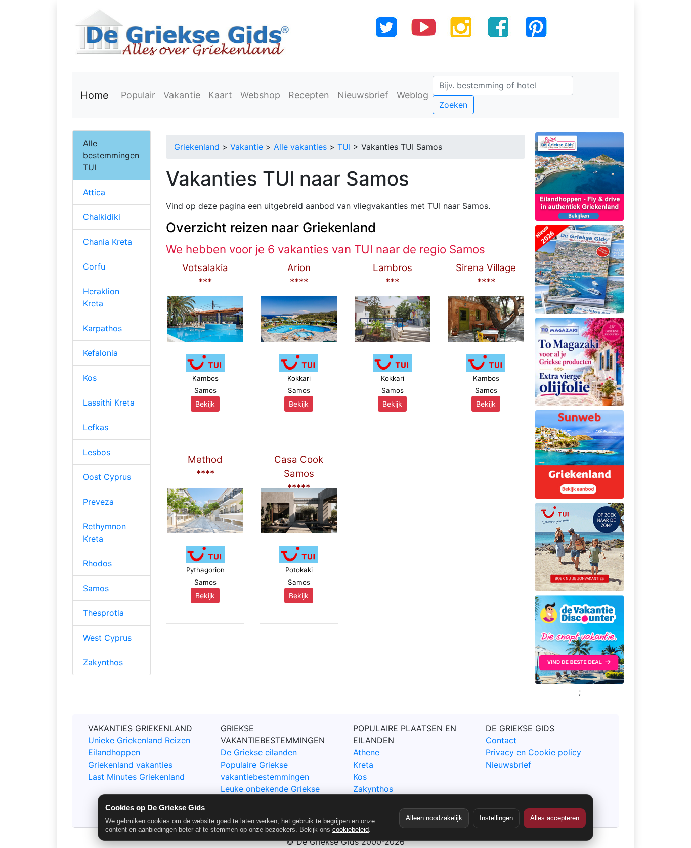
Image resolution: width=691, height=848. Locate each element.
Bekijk (205, 403)
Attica (94, 192)
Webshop (260, 95)
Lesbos (96, 452)
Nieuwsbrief (362, 95)
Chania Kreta (107, 242)
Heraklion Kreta (101, 297)
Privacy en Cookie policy (533, 752)
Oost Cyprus (107, 477)
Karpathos (102, 328)
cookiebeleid (350, 829)
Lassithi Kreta (109, 402)
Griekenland (197, 147)
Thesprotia (103, 613)
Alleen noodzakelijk (434, 818)
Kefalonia (100, 353)
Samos (96, 588)
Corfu (94, 266)
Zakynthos (103, 662)
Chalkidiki (101, 217)
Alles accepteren (554, 818)
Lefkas (95, 427)
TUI (344, 147)
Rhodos (97, 563)
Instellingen (496, 818)
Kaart (220, 95)
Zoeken (453, 105)
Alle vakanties (300, 147)
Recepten (308, 95)
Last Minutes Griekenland (136, 777)
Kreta (363, 765)
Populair (138, 95)
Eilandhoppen (114, 752)
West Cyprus (107, 638)
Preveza (98, 502)
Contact (501, 740)
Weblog (412, 95)
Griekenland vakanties (130, 765)
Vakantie (181, 95)
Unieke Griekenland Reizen (139, 740)
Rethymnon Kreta (104, 532)
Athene (366, 752)
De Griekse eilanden (259, 752)
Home (94, 95)
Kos (90, 378)
